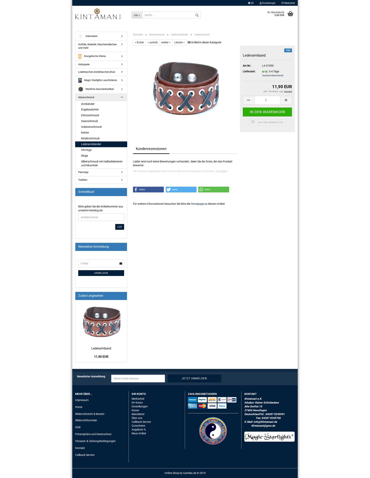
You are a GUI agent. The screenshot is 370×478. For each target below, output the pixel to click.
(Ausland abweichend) (272, 75)
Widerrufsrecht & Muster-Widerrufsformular (90, 417)
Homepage (197, 203)
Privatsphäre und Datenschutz (93, 434)
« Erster (139, 42)
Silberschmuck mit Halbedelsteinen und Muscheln (102, 163)
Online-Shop (172, 473)
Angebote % (139, 429)
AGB (78, 427)
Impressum (82, 400)
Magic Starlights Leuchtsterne (100, 80)
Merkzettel (289, 3)
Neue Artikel (139, 433)
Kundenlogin (269, 3)
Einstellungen (140, 406)
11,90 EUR (101, 356)
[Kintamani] (100, 13)
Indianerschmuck (91, 126)
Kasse (135, 410)
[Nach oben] (359, 472)
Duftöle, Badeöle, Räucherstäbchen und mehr (97, 46)
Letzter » (179, 42)
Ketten (85, 132)
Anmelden (221, 171)
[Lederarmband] (185, 88)
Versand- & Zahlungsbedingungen (95, 441)
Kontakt (80, 448)
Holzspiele (84, 64)
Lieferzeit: (249, 71)
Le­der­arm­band (101, 348)
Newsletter (138, 414)
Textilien (82, 179)
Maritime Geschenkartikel (99, 89)
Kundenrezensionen (151, 149)
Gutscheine (138, 425)
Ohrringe (86, 149)
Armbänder (88, 103)
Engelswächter (90, 109)
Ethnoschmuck (90, 115)
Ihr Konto (137, 402)
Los (119, 227)
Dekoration (91, 36)
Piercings (83, 172)
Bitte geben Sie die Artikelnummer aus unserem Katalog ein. (100, 208)
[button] (148, 189)
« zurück (153, 42)
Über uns (137, 418)
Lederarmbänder (91, 144)
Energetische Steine (94, 56)
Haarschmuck (89, 121)
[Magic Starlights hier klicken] (269, 437)
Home (78, 407)
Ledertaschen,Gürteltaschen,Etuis (96, 71)
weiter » (166, 42)
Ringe (84, 155)
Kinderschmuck (90, 138)
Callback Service (84, 454)
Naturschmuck (86, 97)
